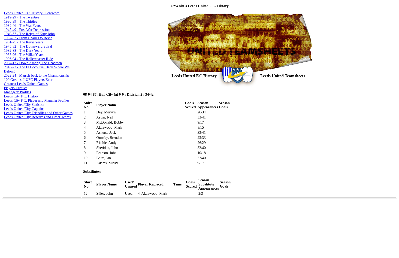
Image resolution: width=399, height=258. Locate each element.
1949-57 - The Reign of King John (29, 34)
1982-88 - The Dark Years (23, 50)
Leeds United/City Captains (24, 109)
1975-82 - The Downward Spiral (28, 46)
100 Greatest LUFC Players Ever (28, 80)
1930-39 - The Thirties (20, 21)
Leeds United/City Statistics (24, 104)
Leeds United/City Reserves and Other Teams (37, 117)
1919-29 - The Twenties (21, 17)
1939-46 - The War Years (22, 25)
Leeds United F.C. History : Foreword (32, 13)
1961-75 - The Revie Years (23, 42)
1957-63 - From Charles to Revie (28, 38)
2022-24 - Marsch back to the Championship (36, 75)
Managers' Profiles (17, 92)
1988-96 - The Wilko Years (23, 55)
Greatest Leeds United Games (26, 84)
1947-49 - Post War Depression (27, 30)
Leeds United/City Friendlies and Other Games (38, 113)
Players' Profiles (15, 88)
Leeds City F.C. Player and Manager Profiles (36, 100)
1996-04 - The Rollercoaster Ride (28, 59)
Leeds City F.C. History (21, 96)
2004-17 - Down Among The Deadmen (33, 63)
